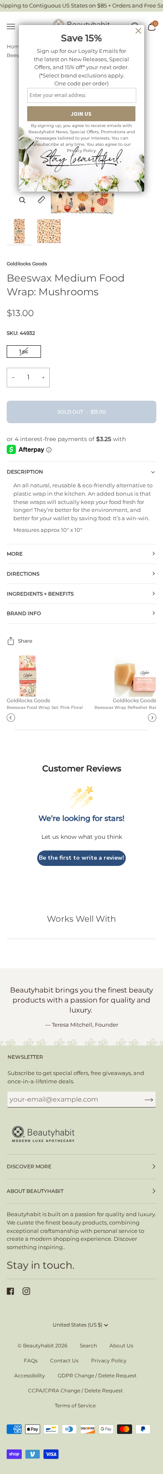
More (15, 554)
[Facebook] (10, 1291)
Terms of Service (75, 1405)
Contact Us (64, 1360)
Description (25, 472)
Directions (23, 574)
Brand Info (24, 613)
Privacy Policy (109, 1360)
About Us (121, 1345)
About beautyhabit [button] (35, 1191)
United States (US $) (77, 1325)
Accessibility (29, 1375)
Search (88, 1345)
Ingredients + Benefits (40, 594)
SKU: (21, 333)
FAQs (31, 1360)
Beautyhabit (38, 1345)
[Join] (142, 1099)
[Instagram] (26, 1291)
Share (25, 641)
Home (15, 46)
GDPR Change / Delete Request (97, 1375)
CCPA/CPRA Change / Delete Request (75, 1390)
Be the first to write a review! (81, 858)
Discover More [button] (29, 1166)
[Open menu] (15, 27)
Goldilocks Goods (27, 264)
